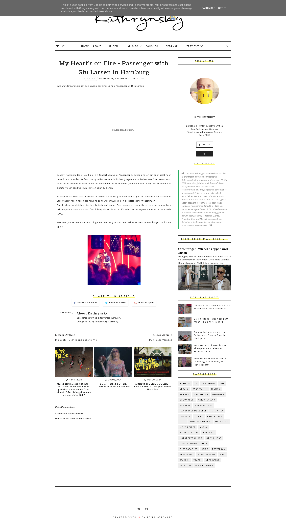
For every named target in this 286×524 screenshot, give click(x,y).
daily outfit (199, 389)
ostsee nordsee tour (193, 443)
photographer (188, 449)
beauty (184, 389)
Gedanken (173, 46)
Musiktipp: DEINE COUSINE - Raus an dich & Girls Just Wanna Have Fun (152, 387)
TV (196, 383)
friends (185, 394)
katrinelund (214, 416)
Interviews (191, 46)
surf (223, 454)
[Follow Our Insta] (204, 153)
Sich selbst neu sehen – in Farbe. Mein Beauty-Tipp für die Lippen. (210, 335)
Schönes (152, 46)
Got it (222, 8)
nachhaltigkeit (189, 433)
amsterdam (208, 383)
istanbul (185, 416)
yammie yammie (204, 465)
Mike (114, 175)
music (92, 78)
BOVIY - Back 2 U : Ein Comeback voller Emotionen (113, 385)
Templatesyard (160, 517)
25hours (185, 383)
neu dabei (208, 433)
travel (198, 460)
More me (206, 144)
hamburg (185, 405)
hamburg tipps (204, 405)
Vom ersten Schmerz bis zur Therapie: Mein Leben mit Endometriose (211, 348)
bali (221, 383)
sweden (185, 460)
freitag (215, 389)
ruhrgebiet (187, 454)
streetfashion (207, 454)
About (97, 46)
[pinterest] (138, 509)
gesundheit (187, 400)
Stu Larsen (159, 179)
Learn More (208, 8)
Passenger (124, 175)
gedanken (218, 394)
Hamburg (131, 46)
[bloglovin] (57, 45)
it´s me (199, 416)
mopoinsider (188, 427)
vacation (185, 465)
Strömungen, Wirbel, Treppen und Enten (203, 251)
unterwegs (213, 460)
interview (217, 411)
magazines (221, 422)
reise (205, 449)
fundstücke (200, 394)
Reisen (113, 46)
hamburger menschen (193, 411)
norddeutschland (191, 438)
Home (85, 46)
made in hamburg (200, 422)
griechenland (206, 400)
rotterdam (219, 449)
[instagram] (63, 45)
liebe (183, 422)
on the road (214, 438)
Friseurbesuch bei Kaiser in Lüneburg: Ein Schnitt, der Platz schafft (210, 361)
